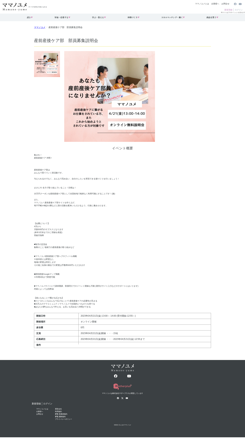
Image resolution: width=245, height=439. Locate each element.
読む (30, 17)
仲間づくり (134, 17)
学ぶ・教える (99, 17)
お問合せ (225, 4)
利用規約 (58, 411)
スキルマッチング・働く (173, 17)
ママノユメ (39, 27)
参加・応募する (62, 17)
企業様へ (215, 4)
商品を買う (212, 17)
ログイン (239, 10)
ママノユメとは (202, 4)
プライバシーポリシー (63, 419)
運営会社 (58, 409)
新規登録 (228, 10)
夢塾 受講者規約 (61, 414)
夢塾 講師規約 (60, 417)
